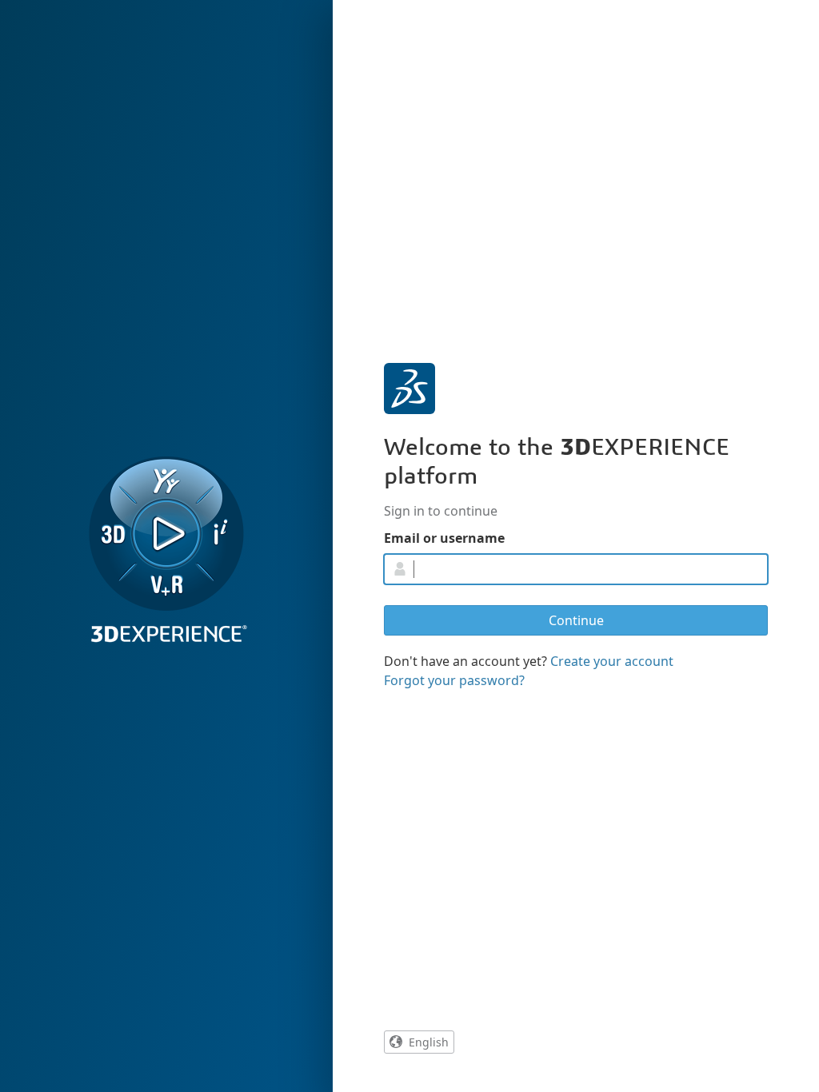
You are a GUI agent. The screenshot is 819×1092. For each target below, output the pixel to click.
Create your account (611, 661)
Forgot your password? (454, 680)
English (429, 1042)
